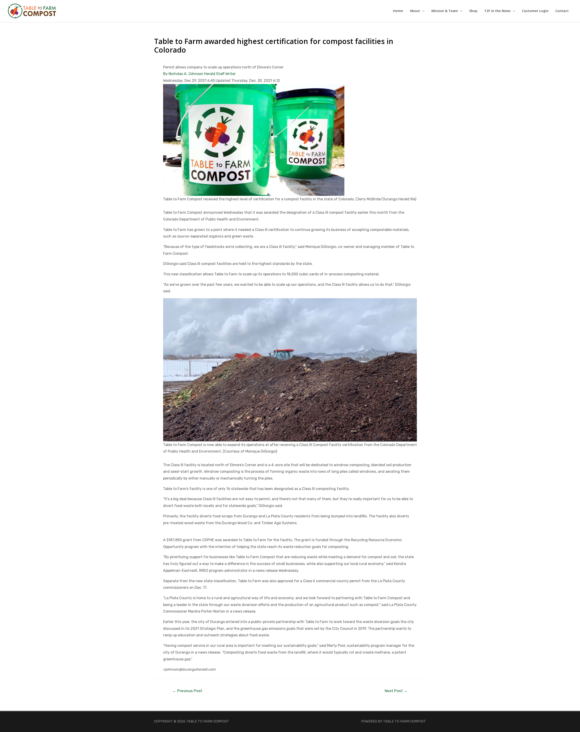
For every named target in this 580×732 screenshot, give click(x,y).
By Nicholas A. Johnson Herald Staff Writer (199, 74)
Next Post (396, 690)
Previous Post (187, 690)
